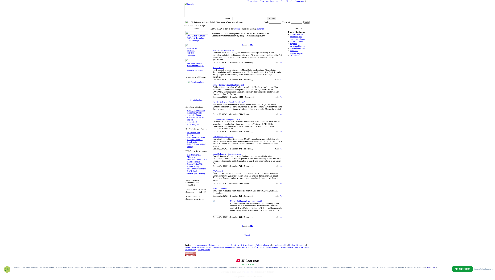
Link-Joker (225, 245)
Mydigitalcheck (196, 100)
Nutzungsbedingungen (269, 1)
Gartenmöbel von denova (223, 137)
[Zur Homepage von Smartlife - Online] (7, 269)
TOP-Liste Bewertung (196, 36)
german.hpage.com (297, 48)
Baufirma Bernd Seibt (196, 137)
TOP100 (190, 53)
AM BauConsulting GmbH (224, 50)
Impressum (299, 1)
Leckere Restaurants (297, 245)
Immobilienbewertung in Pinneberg (227, 119)
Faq (282, 1)
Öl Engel (190, 135)
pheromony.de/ (296, 37)
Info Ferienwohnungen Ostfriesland (196, 170)
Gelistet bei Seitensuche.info (242, 245)
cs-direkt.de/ (295, 55)
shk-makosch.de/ (296, 34)
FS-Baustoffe (218, 171)
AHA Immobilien (220, 188)
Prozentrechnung (246, 247)
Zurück (247, 235)
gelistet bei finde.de (230, 247)
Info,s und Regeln (194, 63)
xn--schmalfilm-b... (297, 46)
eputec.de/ (294, 50)
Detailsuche (192, 48)
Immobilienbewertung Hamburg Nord (228, 85)
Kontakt (289, 1)
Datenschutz (253, 1)
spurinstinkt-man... (297, 41)
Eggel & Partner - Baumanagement (227, 154)
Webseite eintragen (263, 245)
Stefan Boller (218, 67)
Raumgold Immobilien (196, 110)
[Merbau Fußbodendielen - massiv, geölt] (220, 215)
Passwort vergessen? (195, 70)
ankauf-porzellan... (297, 39)
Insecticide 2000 (193, 133)
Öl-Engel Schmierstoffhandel (266, 247)
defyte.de (293, 44)
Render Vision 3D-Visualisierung (195, 165)
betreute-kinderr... (297, 53)
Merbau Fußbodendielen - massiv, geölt (246, 201)
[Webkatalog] (190, 255)
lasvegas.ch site (204, 250)
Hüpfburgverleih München (194, 156)
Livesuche (191, 51)
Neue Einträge (193, 40)
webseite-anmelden (280, 245)
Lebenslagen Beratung (196, 173)
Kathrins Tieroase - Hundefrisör (195, 141)
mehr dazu (431, 267)
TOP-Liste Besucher (195, 38)
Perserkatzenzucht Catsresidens (206, 245)
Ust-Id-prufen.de (286, 247)
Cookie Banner (247, 265)
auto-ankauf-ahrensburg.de (193, 123)
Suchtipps (191, 55)
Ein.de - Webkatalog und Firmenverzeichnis (203, 247)
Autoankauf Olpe (194, 115)
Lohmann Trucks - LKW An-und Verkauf (197, 160)
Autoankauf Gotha (194, 113)
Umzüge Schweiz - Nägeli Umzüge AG (229, 102)
